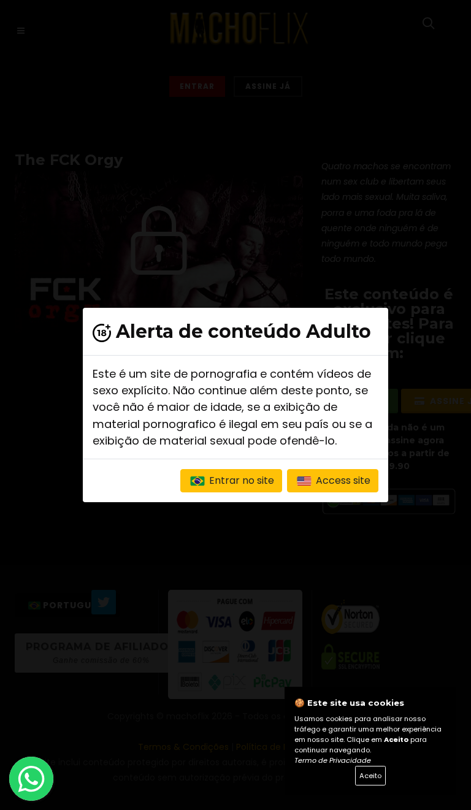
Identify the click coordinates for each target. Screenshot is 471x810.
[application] (235, 405)
